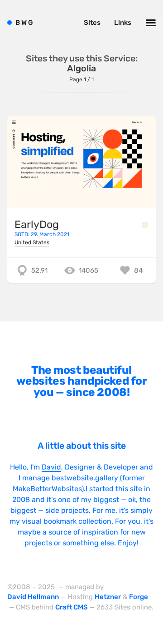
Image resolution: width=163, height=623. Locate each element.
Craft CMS (71, 607)
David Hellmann (33, 597)
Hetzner (108, 597)
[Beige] (145, 224)
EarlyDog (36, 224)
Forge (138, 597)
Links (122, 23)
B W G (24, 23)
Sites (92, 23)
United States (31, 242)
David (51, 467)
